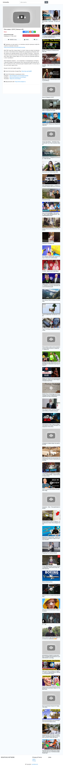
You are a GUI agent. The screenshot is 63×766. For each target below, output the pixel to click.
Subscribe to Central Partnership (31, 35)
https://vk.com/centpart (15, 78)
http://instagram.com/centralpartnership (19, 75)
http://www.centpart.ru (20, 81)
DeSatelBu (6, 2)
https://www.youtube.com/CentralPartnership (14, 47)
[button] (46, 2)
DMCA (33, 759)
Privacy (34, 760)
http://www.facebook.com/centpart (18, 77)
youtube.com (35, 764)
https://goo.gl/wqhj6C (27, 71)
